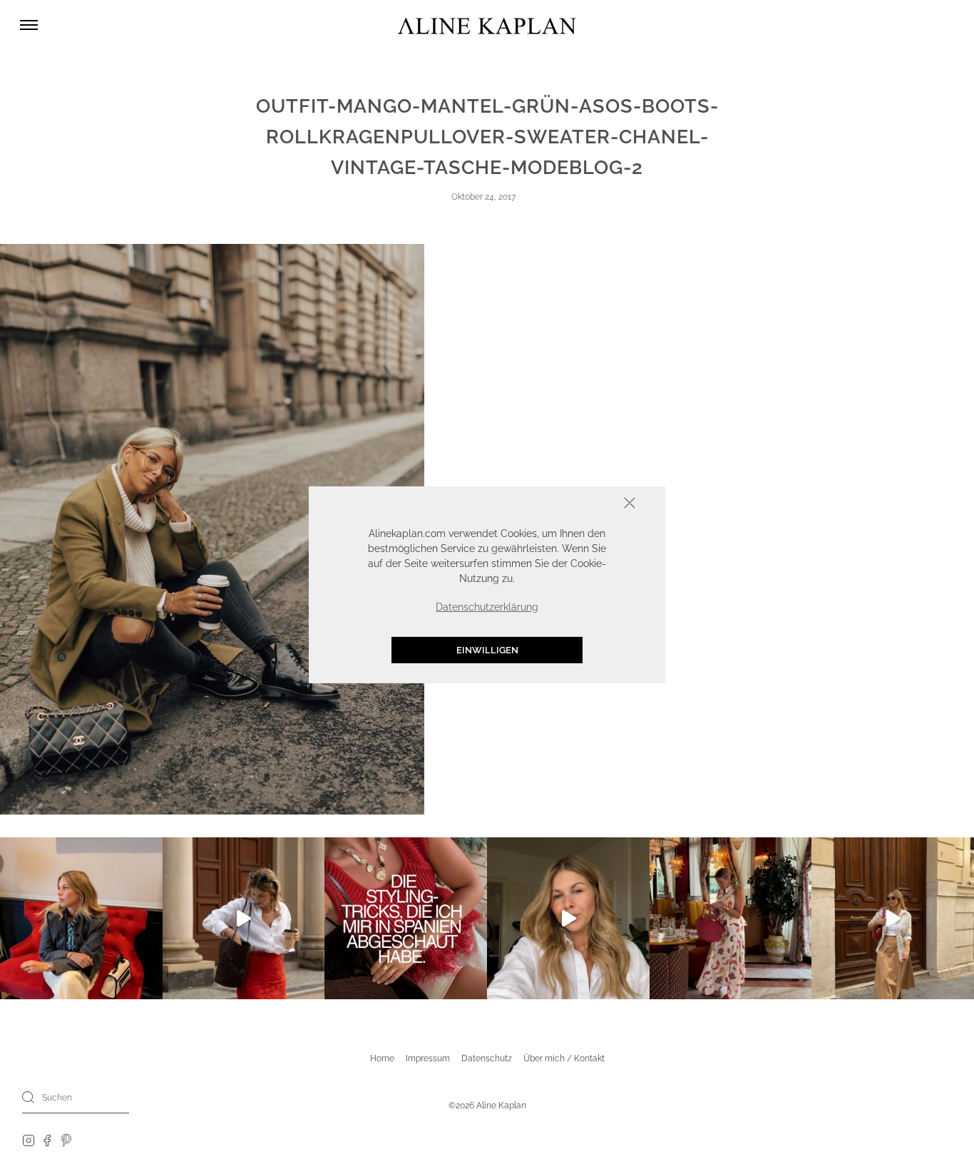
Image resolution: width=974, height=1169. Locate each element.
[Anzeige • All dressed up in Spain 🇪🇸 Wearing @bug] (892, 918)
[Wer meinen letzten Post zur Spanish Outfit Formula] (405, 918)
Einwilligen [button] (487, 649)
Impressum (428, 1058)
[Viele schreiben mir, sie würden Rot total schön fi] (244, 918)
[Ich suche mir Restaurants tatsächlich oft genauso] (731, 918)
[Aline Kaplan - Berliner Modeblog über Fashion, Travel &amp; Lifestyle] (487, 25)
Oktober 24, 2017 (483, 197)
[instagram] (28, 1139)
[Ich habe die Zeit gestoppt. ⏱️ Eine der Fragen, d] (568, 918)
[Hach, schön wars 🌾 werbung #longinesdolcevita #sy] (81, 918)
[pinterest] (66, 1139)
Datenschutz (486, 1058)
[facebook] (47, 1139)
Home (382, 1058)
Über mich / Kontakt (564, 1058)
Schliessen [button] (585, 504)
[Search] (28, 1097)
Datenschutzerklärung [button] (487, 606)
